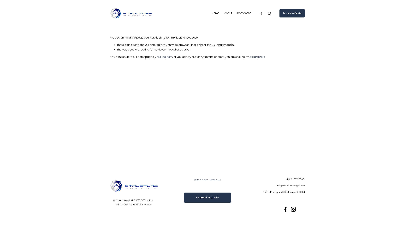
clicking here (164, 57)
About (228, 13)
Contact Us (244, 13)
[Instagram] (269, 13)
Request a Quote (292, 13)
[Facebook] (261, 13)
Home (215, 13)
